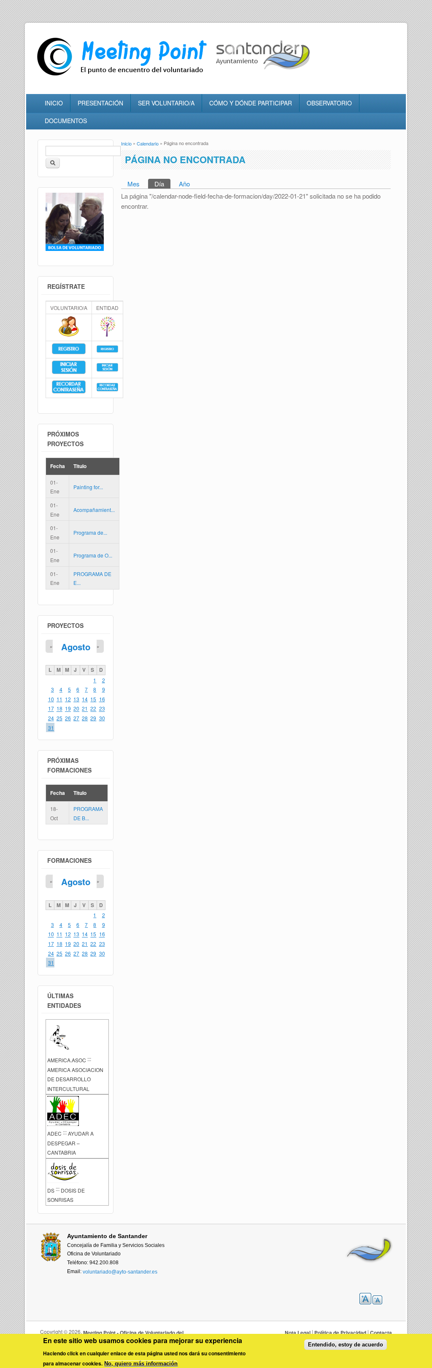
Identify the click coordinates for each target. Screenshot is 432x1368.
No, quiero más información (141, 1363)
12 (68, 699)
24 (51, 718)
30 (102, 718)
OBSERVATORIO (329, 103)
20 (76, 708)
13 (76, 699)
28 (85, 718)
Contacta (381, 1332)
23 (102, 708)
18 (59, 708)
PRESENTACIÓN (100, 103)
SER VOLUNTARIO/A (166, 103)
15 (93, 699)
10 (51, 699)
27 (76, 718)
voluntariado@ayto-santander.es (120, 1271)
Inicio (126, 143)
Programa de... (90, 532)
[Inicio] (124, 75)
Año (184, 183)
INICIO (54, 103)
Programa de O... (92, 555)
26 (68, 718)
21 (85, 708)
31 (51, 727)
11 (59, 699)
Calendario (148, 143)
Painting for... (88, 486)
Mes (133, 183)
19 (68, 708)
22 (93, 708)
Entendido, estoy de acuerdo (345, 1344)
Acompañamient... (94, 509)
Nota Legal (297, 1332)
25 (59, 718)
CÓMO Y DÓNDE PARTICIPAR (250, 103)
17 (51, 708)
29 (93, 718)
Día (162, 183)
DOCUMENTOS (66, 120)
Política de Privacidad (340, 1332)
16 (102, 699)
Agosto (75, 647)
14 (85, 699)
